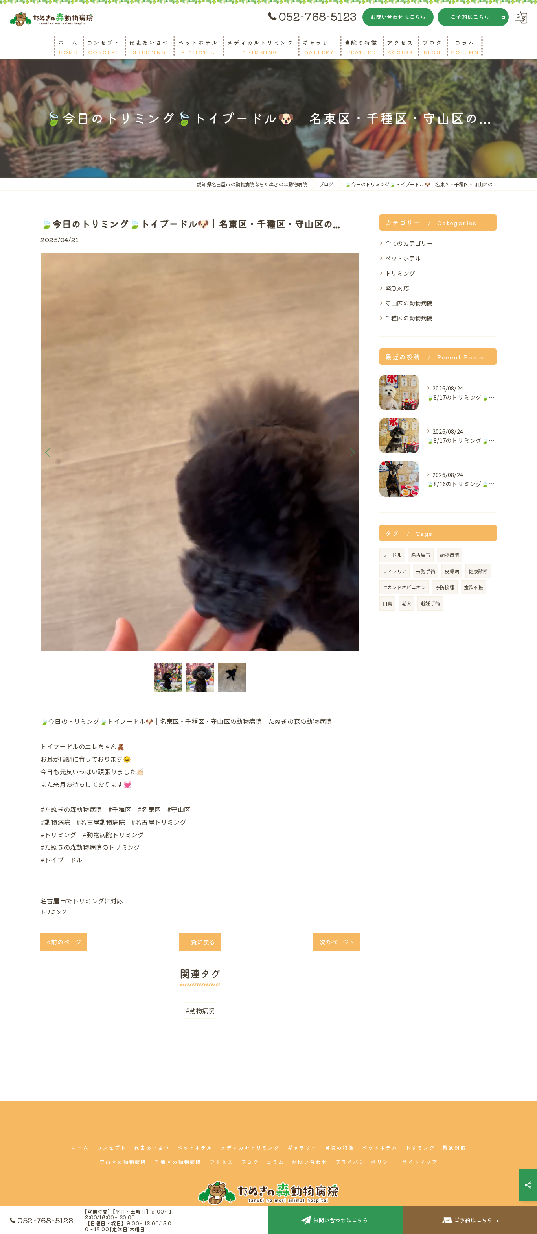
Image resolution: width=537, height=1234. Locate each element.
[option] (200, 452)
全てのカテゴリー (409, 243)
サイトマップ (420, 1162)
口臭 (387, 603)
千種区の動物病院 (409, 318)
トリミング (53, 912)
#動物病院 (200, 1010)
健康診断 (478, 571)
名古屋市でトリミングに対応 (81, 900)
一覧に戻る (200, 942)
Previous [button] (48, 452)
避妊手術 (430, 603)
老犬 (406, 603)
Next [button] (352, 452)
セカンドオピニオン (404, 587)
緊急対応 (397, 288)
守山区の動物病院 (409, 303)
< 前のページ (63, 942)
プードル (392, 554)
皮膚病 (452, 571)
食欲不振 (473, 587)
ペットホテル (403, 258)
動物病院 (449, 554)
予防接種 (444, 587)
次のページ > (336, 942)
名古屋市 (420, 554)
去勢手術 (425, 571)
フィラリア (394, 571)
